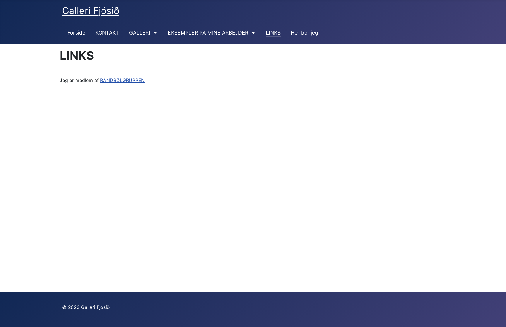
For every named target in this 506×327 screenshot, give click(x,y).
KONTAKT (107, 33)
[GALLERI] (154, 33)
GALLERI (139, 33)
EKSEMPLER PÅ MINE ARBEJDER (208, 33)
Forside (76, 33)
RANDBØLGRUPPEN (122, 80)
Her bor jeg (304, 33)
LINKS (273, 33)
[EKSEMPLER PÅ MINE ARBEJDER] (252, 33)
